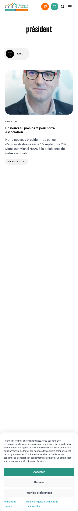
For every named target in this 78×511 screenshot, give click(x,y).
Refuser (39, 482)
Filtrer (20, 54)
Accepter (39, 472)
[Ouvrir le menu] (69, 6)
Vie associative (16, 162)
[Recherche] (62, 6)
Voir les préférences (39, 492)
